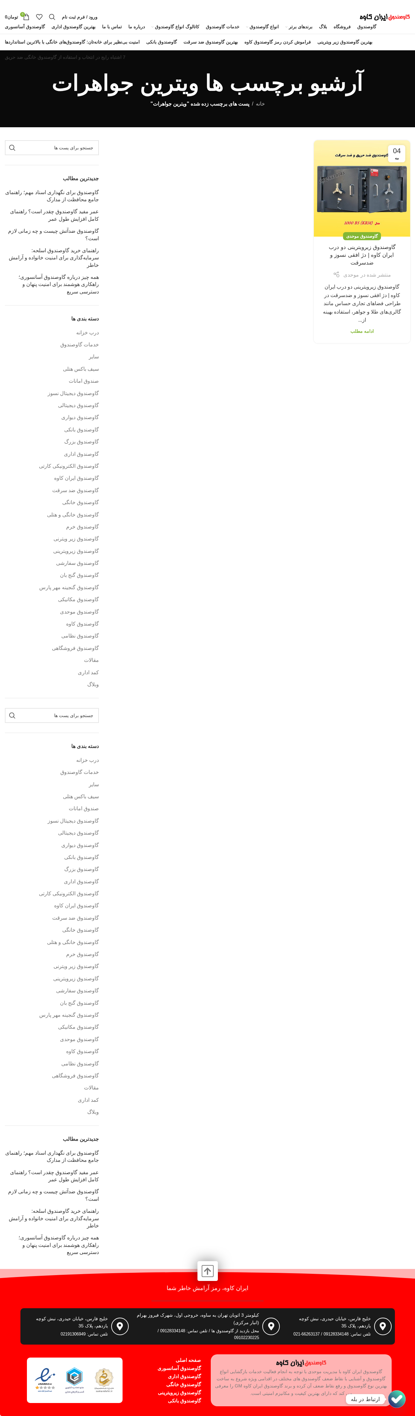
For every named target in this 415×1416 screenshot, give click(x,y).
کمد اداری (88, 672)
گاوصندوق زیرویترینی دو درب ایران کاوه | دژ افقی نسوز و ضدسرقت (362, 255)
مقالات (91, 660)
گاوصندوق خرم (82, 526)
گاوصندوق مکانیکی (78, 599)
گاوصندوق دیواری (80, 417)
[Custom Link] (397, 1399)
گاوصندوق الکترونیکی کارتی (69, 466)
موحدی (351, 275)
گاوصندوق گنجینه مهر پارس (69, 587)
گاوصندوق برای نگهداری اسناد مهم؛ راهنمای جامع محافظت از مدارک (52, 196)
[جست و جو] (52, 16)
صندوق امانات (84, 381)
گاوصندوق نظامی (80, 636)
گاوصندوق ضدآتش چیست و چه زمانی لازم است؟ (53, 234)
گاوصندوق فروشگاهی (75, 648)
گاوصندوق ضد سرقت (75, 490)
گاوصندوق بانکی (81, 429)
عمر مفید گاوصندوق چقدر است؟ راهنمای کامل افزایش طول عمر (54, 215)
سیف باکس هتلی (81, 369)
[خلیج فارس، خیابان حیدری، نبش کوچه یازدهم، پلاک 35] (383, 1326)
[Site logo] (385, 16)
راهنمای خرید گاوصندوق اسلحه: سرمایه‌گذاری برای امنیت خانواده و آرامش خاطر (54, 258)
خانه (260, 103)
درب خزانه (87, 332)
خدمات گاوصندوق (79, 344)
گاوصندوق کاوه (82, 624)
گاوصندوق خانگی (80, 502)
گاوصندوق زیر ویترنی (76, 538)
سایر (94, 356)
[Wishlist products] (39, 16)
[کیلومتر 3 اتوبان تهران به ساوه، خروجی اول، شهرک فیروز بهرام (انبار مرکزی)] (271, 1326)
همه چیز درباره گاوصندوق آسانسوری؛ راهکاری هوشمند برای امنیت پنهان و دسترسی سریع (58, 284)
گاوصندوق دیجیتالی (78, 405)
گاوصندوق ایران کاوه (76, 478)
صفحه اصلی (188, 1360)
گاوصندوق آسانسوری (179, 1368)
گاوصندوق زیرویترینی (76, 551)
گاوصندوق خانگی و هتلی (73, 514)
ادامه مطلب (362, 331)
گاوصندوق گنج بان (79, 575)
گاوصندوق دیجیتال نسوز (73, 393)
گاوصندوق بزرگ (81, 441)
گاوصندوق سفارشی (77, 563)
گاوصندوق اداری (81, 454)
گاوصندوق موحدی (362, 236)
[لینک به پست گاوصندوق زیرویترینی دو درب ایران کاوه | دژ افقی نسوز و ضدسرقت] (362, 188)
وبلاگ (93, 684)
